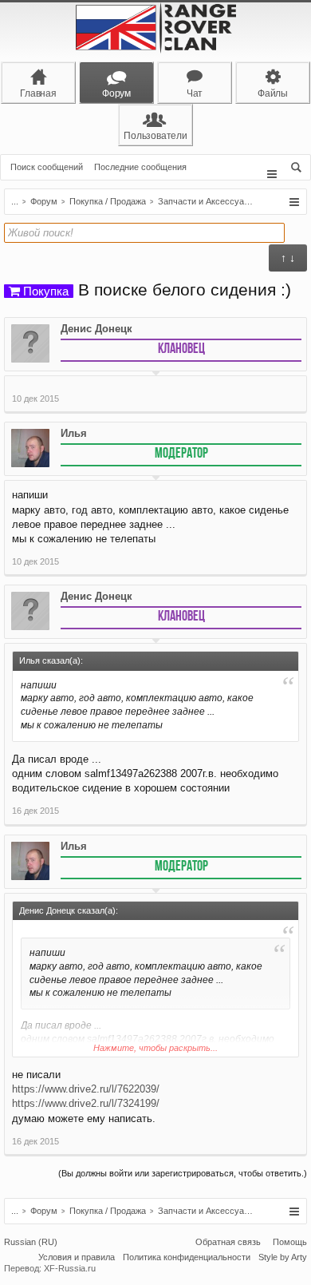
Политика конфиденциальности (186, 1257)
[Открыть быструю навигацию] (294, 202)
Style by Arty (282, 1257)
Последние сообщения (140, 167)
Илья (74, 433)
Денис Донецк (96, 329)
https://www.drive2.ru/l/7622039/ (85, 1089)
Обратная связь (228, 1242)
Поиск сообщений (46, 167)
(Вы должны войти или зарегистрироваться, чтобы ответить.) (182, 1173)
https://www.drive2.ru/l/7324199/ (85, 1103)
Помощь (290, 1242)
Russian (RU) (30, 1242)
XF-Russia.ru (70, 1268)
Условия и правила (76, 1257)
